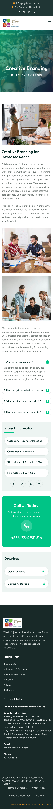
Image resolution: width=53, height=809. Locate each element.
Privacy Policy (38, 787)
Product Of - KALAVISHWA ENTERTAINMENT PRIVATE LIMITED (31, 804)
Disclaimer (40, 795)
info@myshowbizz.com (28, 3)
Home (17, 74)
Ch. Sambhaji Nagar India (28, 7)
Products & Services (16, 669)
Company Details (18, 583)
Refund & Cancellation (19, 795)
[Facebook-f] (13, 483)
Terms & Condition (17, 787)
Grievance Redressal (16, 674)
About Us (11, 664)
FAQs (8, 684)
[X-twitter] (22, 483)
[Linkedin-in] (39, 483)
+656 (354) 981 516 (26, 537)
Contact (10, 690)
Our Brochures (16, 571)
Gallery (9, 679)
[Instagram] (31, 483)
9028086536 (10, 757)
